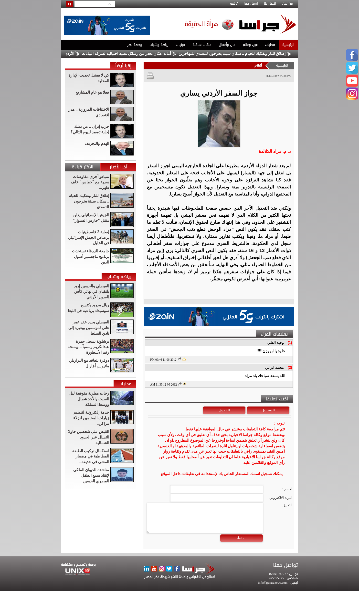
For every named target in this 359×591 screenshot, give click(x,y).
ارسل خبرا (251, 3)
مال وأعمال (227, 44)
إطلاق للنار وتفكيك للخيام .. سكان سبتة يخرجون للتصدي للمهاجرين (247, 53)
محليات (270, 44)
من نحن (287, 3)
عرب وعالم (250, 44)
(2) (290, 367)
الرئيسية (288, 44)
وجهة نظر (134, 44)
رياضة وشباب (159, 44)
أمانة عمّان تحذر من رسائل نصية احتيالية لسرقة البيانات (142, 53)
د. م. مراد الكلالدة (275, 151)
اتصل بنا (270, 3)
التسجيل (268, 410)
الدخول (224, 410)
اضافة (241, 538)
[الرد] (179, 359)
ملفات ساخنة (201, 44)
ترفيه (234, 3)
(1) (290, 342)
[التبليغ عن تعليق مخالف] (184, 358)
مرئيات (180, 44)
